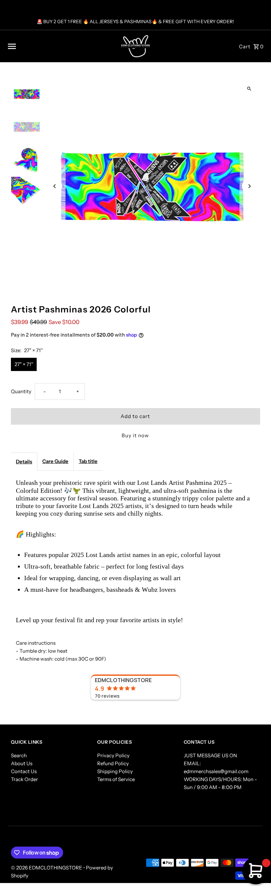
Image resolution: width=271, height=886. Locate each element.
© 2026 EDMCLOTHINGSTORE (47, 867)
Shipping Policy (115, 771)
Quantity (21, 391)
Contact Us (24, 771)
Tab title (88, 461)
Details (24, 461)
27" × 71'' (24, 364)
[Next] (249, 186)
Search (19, 755)
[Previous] (54, 186)
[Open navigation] (57, 46)
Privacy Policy (113, 755)
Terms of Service (116, 779)
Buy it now (135, 435)
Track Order (24, 779)
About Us (21, 763)
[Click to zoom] (249, 88)
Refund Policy (113, 763)
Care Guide (55, 461)
